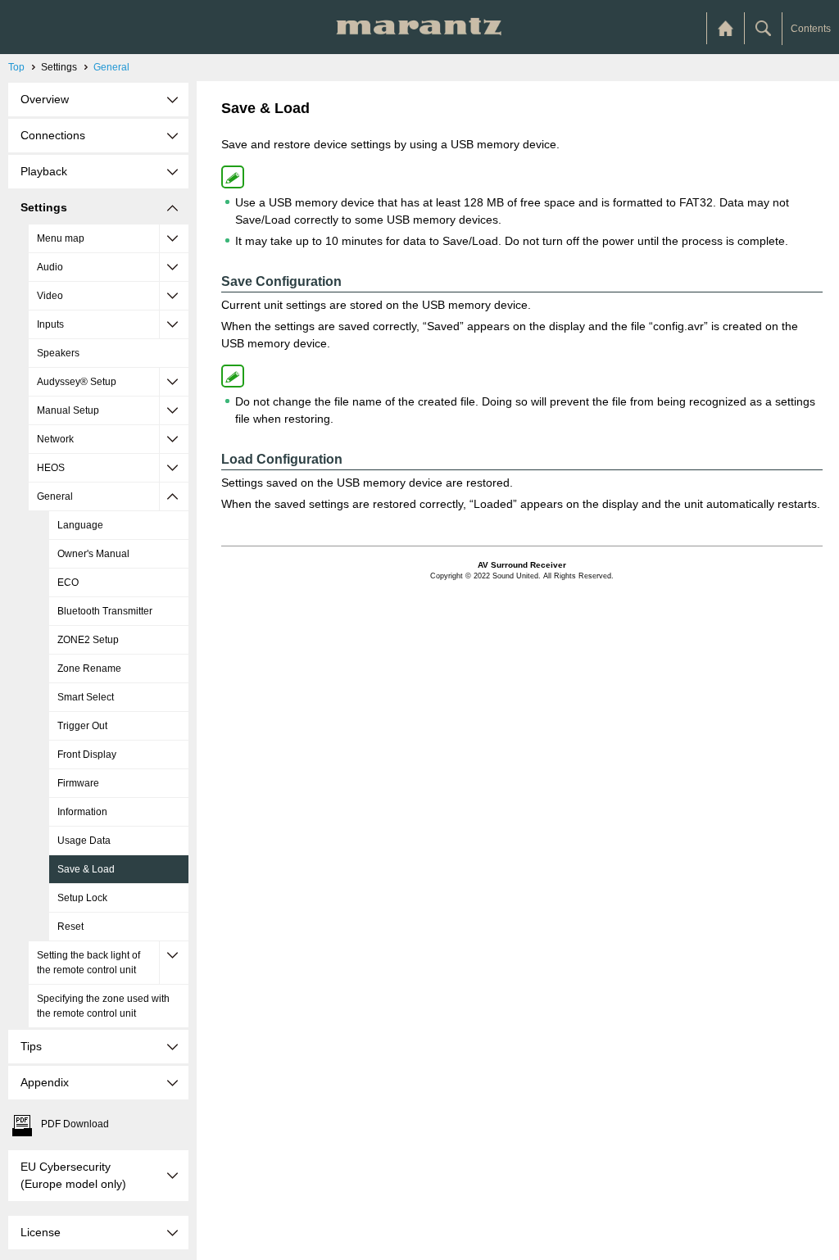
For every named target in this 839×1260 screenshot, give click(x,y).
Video (50, 295)
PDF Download (75, 1124)
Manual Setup (68, 410)
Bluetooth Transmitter (104, 611)
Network (55, 439)
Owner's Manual (93, 554)
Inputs (50, 324)
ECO (68, 582)
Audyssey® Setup (76, 382)
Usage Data (84, 840)
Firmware (78, 783)
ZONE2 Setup (88, 640)
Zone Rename (89, 668)
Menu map (60, 238)
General (111, 67)
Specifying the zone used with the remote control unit (103, 1006)
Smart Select (85, 697)
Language (80, 525)
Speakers (58, 353)
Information (82, 812)
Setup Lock (82, 898)
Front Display (86, 754)
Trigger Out (82, 726)
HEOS (51, 468)
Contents (811, 28)
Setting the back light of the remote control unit (88, 963)
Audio (50, 267)
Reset (70, 926)
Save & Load (86, 869)
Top (16, 67)
